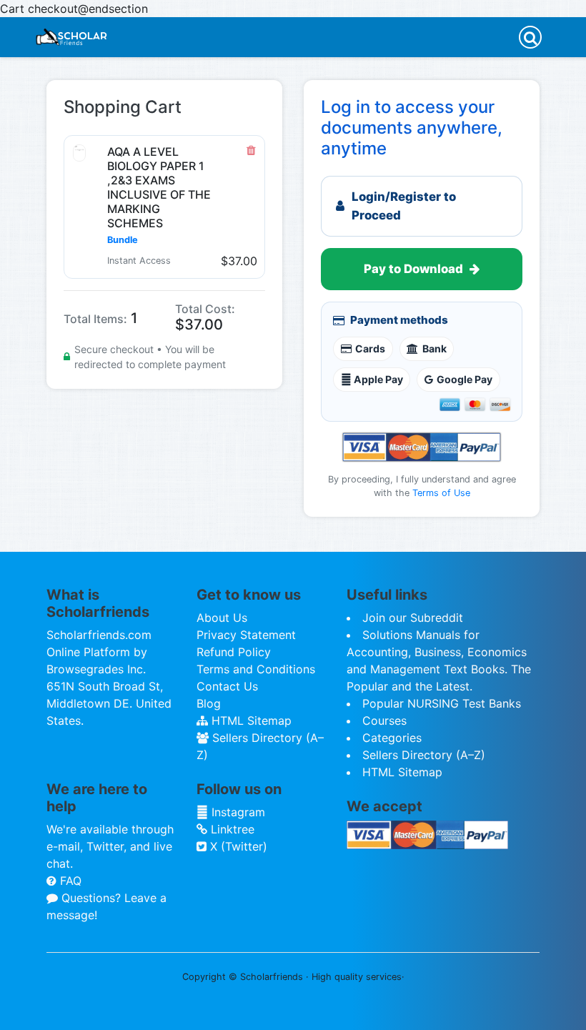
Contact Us (227, 686)
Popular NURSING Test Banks (441, 703)
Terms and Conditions (256, 669)
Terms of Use (441, 492)
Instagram (236, 812)
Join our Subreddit (412, 617)
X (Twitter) (237, 846)
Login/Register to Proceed (404, 205)
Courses (384, 720)
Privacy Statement (246, 635)
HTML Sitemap (250, 720)
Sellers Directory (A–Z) (423, 755)
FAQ (68, 880)
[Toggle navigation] (530, 37)
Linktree (230, 829)
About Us (222, 617)
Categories (392, 738)
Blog (209, 703)
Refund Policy (234, 652)
